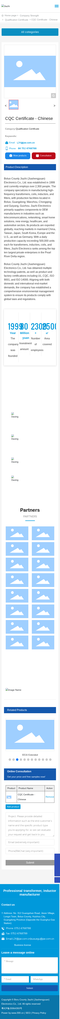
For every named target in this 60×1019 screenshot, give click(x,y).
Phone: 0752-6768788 (18, 928)
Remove (49, 796)
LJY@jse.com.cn (26, 142)
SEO (28, 1013)
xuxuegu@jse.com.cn (42, 938)
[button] (10, 759)
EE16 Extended (30, 755)
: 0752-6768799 (18, 933)
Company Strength (29, 15)
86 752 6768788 (27, 148)
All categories (30, 32)
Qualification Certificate (16, 19)
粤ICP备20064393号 (11, 1008)
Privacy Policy (39, 1013)
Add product (13, 806)
